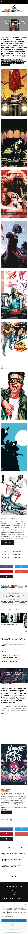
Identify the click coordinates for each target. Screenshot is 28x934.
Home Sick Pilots (6, 819)
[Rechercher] (26, 2)
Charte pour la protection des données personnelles (14, 932)
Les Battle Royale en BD (10, 661)
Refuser (14, 925)
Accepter (14, 920)
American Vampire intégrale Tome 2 (11, 554)
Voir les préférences (14, 929)
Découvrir (7, 542)
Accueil (3, 32)
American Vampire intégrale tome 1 (11, 551)
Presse (14, 892)
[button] (26, 904)
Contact (14, 891)
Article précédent (14, 593)
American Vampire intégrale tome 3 (11, 557)
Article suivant (14, 599)
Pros (14, 894)
